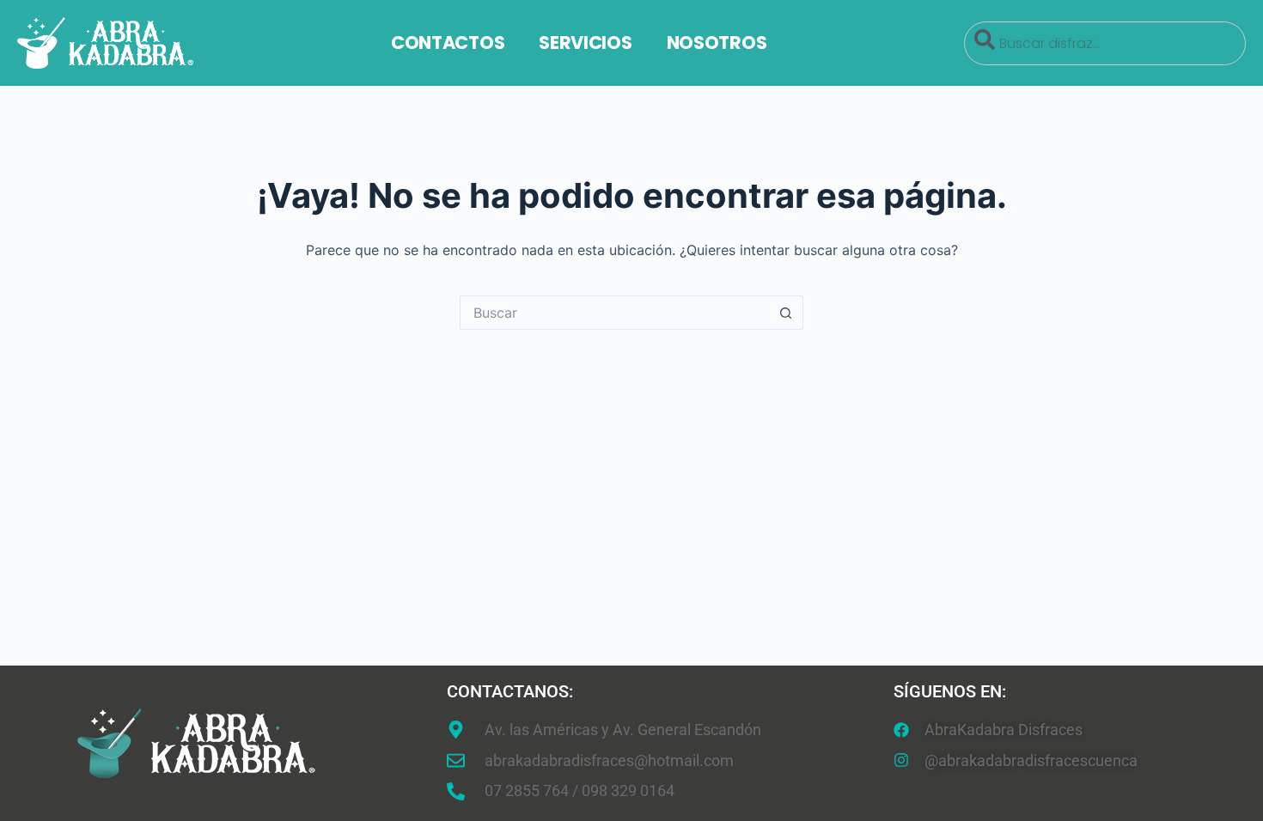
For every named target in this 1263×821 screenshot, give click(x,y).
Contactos (447, 42)
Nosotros (717, 42)
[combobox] (1105, 43)
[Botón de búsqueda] (786, 312)
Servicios (585, 42)
